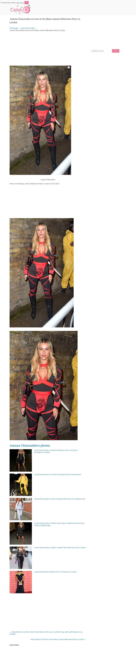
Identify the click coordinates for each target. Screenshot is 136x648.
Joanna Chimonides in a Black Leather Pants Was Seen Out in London (60, 548)
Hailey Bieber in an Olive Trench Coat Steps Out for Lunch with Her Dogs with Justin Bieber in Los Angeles (46, 633)
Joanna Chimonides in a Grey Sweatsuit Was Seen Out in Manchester (59, 499)
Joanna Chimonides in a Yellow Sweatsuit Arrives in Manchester (57, 475)
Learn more (20, 3)
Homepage (14, 28)
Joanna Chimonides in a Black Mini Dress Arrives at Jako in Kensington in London (56, 451)
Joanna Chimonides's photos (30, 445)
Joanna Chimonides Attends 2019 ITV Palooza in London (55, 572)
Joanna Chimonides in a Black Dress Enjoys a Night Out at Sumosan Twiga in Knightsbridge (59, 524)
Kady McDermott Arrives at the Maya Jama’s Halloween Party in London (58, 639)
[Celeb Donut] (20, 5)
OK (27, 3)
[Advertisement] (48, 48)
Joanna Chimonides (27, 28)
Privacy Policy (14, 645)
